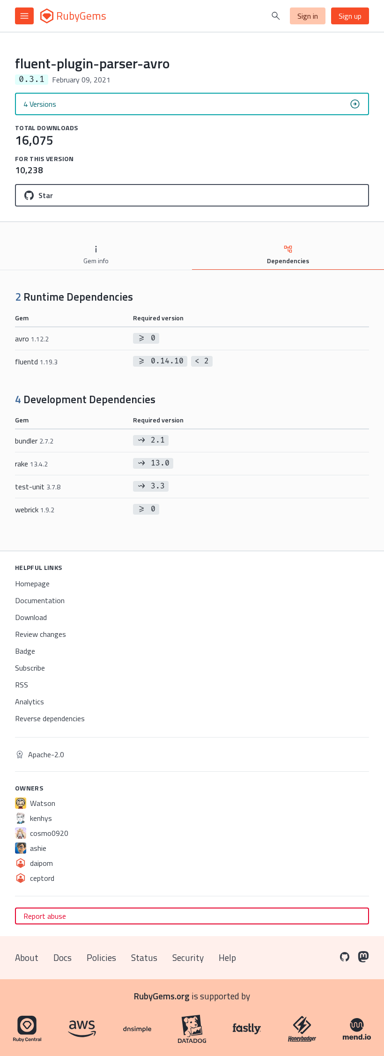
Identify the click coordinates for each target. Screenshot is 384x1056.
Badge (25, 651)
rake (31, 463)
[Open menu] (24, 15)
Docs (62, 957)
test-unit (37, 486)
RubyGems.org (162, 996)
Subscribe (30, 667)
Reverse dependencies (50, 718)
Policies (101, 957)
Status (144, 957)
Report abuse (44, 916)
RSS (21, 684)
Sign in (307, 16)
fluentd (36, 361)
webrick (34, 509)
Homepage (32, 583)
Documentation (40, 600)
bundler (34, 440)
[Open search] (275, 15)
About (26, 957)
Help (227, 957)
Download (31, 617)
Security (188, 957)
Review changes (40, 634)
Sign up (350, 16)
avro (32, 338)
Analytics (29, 701)
